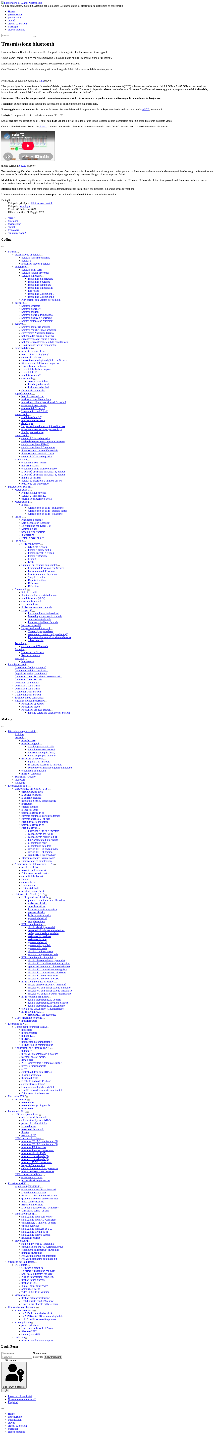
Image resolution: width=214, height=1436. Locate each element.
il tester (25, 1132)
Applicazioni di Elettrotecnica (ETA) (34, 864)
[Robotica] (25, 650)
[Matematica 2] (30, 502)
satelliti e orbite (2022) (33, 598)
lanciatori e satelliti (31, 625)
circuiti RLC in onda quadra (43, 849)
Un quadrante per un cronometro (38, 345)
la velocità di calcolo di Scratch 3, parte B (43, 474)
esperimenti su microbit (33, 770)
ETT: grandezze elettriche (34, 897)
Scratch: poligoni (30, 311)
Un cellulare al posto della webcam (39, 1304)
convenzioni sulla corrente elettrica (46, 930)
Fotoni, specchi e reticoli (41, 552)
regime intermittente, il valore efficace (48, 1002)
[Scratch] (17, 252)
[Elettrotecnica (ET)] (29, 786)
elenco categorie (16, 29)
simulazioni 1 (22, 414)
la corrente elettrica (31, 797)
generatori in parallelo (39, 845)
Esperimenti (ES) (17, 1183)
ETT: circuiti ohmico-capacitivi (37, 981)
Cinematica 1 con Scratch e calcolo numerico (38, 676)
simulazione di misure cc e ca (36, 1228)
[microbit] (24, 738)
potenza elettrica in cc (32, 812)
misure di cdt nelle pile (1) (35, 1159)
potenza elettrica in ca (32, 824)
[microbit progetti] (40, 744)
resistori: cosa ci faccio (33, 891)
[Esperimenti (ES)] (27, 1184)
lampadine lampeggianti (40, 287)
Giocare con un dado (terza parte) (45, 513)
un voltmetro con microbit (41, 749)
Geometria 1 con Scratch (28, 691)
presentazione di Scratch (27, 254)
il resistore (26, 1029)
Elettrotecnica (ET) (18, 785)
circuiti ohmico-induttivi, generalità (46, 960)
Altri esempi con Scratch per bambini (41, 299)
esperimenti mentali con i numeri (38, 1189)
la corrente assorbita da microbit (45, 764)
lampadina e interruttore (40, 278)
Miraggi (32, 559)
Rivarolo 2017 (29, 1331)
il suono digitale (29, 1078)
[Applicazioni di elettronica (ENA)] (51, 1048)
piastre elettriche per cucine (35, 1180)
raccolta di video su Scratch (35, 263)
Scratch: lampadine (31, 275)
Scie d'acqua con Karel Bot (35, 522)
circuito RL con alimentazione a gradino (49, 963)
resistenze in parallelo (39, 936)
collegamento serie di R (40, 833)
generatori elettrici (37, 918)
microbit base (28, 740)
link (42, 80)
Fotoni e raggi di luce (32, 537)
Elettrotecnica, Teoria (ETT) (29, 894)
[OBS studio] (28, 1265)
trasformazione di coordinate (36, 399)
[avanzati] (24, 324)
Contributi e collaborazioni (22, 1307)
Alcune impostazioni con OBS (37, 1276)
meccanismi (21, 1099)
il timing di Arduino (31, 1252)
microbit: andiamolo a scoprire (37, 1340)
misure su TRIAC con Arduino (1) (39, 1144)
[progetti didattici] (33, 348)
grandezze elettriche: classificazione (47, 900)
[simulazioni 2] (30, 436)
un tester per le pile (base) (41, 752)
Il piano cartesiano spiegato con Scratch (49, 712)
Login (5, 1390)
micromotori (27, 1108)
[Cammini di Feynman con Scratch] (58, 565)
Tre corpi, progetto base (40, 631)
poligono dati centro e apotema (37, 336)
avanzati (19, 323)
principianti (21, 266)
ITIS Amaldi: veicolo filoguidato (38, 1319)
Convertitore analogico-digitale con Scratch (44, 360)
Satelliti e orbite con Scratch (29, 697)
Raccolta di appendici (32, 703)
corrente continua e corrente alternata (40, 815)
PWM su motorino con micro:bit (38, 1255)
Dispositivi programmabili (21, 731)
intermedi (20, 302)
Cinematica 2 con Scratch (28, 679)
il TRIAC (26, 1038)
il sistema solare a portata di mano (39, 1195)
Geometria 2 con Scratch (28, 694)
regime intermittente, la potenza (44, 999)
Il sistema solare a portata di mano (39, 595)
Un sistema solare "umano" (35, 1210)
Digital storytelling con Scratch (31, 673)
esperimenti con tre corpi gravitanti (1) (41, 429)
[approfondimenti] (33, 394)
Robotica (19, 649)
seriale (11, 217)
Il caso (24, 504)
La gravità (26, 610)
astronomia (27, 378)
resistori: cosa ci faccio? (33, 1056)
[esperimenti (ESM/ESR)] (41, 1187)
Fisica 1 (19, 516)
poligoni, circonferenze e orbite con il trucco (44, 342)
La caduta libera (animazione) (43, 613)
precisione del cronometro (35, 483)
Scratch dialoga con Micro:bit (36, 320)
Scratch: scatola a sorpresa (35, 272)
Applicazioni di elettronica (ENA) (32, 1047)
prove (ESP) (21, 1240)
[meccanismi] (28, 1099)
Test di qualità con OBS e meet (37, 1301)
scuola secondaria (24, 1310)
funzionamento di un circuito (43, 839)
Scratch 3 (26, 260)
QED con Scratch (30, 543)
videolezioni (21, 1295)
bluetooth (13, 220)
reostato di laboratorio (32, 1129)
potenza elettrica (36, 912)
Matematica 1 (22, 489)
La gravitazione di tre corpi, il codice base (43, 426)
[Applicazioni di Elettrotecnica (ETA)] (55, 864)
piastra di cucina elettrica (34, 1123)
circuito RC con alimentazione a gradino (49, 987)
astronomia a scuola (31, 601)
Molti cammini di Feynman (42, 574)
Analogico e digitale (32, 519)
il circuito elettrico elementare (43, 830)
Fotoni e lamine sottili (39, 549)
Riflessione (34, 586)
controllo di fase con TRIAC (36, 1072)
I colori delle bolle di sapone (36, 369)
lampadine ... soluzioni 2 (41, 296)
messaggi (13, 26)
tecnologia (25, 206)
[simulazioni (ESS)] (35, 1214)
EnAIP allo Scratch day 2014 (36, 1313)
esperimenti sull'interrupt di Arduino (40, 1249)
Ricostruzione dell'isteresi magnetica (40, 363)
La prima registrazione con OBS (38, 1270)
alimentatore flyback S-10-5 (36, 1120)
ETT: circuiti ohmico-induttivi (37, 957)
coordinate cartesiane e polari (36, 498)
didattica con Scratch (41, 203)
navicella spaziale (30, 1237)
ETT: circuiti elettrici (32, 924)
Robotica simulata (30, 655)
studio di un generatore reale (43, 954)
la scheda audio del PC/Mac (36, 1081)
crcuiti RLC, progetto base (42, 855)
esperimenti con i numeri (34, 405)
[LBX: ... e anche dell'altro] (43, 1175)
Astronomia (21, 589)
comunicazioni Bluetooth (34, 646)
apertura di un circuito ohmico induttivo (49, 966)
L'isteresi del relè (30, 888)
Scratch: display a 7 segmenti (36, 317)
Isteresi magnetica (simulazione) (38, 858)
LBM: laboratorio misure (28, 1138)
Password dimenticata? (20, 1396)
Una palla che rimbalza (33, 366)
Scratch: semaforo (30, 305)
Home (11, 11)
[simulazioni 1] (30, 415)
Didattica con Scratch (19, 486)
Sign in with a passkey (14, 1387)
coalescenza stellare (38, 381)
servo (24, 1068)
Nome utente (39, 1353)
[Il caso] (29, 505)
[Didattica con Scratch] (32, 487)
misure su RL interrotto (33, 1147)
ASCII (145, 109)
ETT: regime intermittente (34, 996)
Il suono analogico (31, 1075)
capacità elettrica (36, 906)
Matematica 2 (22, 501)
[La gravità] (33, 611)
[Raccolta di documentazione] (45, 701)
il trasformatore (29, 1020)
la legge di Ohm (29, 809)
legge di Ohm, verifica (33, 1165)
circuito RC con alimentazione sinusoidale (50, 990)
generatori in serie (37, 842)
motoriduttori (28, 1102)
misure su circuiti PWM (33, 1153)
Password (38, 1356)
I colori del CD (29, 372)
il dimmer (26, 1050)
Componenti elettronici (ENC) (31, 1026)
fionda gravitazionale (39, 384)
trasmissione (14, 224)
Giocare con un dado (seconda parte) (47, 510)
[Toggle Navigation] (2, 246)
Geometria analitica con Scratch (31, 670)
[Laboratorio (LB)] (27, 1112)
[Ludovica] (26, 1338)
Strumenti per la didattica (21, 1261)
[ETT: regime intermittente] (49, 997)
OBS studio (21, 1264)
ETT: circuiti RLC (31, 1011)
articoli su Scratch (17, 23)
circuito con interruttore (40, 951)
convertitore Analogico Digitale (38, 333)
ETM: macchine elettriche (28, 1017)
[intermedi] (26, 303)
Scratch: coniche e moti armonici (38, 329)
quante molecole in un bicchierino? (39, 1198)
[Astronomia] (28, 590)
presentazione (15, 14)
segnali (11, 227)
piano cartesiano (29, 1325)
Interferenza (27, 534)
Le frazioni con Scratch (27, 682)
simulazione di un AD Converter (38, 1219)
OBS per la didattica (32, 1267)
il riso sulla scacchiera (32, 1201)
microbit (19, 737)
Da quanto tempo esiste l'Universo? (40, 1207)
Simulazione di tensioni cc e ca (37, 453)
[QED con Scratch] (41, 544)
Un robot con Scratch (32, 652)
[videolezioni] (29, 1295)
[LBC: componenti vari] (39, 1115)
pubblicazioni (15, 17)
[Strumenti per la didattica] (35, 1262)
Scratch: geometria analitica (35, 326)
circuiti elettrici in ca (32, 791)
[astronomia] (34, 379)
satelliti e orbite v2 (31, 375)
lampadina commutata (39, 284)
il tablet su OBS (29, 1282)
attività (11, 20)
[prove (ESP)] (29, 1241)
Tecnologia (20, 643)
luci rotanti (33, 290)
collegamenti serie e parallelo (43, 933)
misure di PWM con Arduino (36, 1162)
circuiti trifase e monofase (34, 821)
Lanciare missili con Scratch (43, 622)
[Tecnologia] (27, 644)
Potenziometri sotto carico (35, 1093)
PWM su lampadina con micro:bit (39, 1258)
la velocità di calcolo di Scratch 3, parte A (43, 471)
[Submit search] (34, 36)
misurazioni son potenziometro (37, 1171)
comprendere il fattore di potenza (38, 1222)
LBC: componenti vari (26, 1114)
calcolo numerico (30, 1225)
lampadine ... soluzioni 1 (41, 293)
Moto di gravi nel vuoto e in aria (45, 616)
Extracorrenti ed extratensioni (36, 861)
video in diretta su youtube (35, 1292)
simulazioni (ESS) (24, 1213)
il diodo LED (28, 1035)
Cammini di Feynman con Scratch (39, 565)
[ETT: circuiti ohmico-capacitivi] (55, 982)
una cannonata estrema (33, 420)
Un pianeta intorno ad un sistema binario (49, 637)
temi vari (19, 658)
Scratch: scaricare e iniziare (35, 257)
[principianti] (28, 267)
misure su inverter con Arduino (37, 1150)
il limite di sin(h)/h (31, 477)
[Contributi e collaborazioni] (37, 1307)
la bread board (28, 1126)
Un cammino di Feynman (41, 571)
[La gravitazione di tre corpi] (51, 629)
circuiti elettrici (29, 827)
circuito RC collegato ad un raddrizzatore (49, 993)
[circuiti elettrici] (38, 828)
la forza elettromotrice (39, 915)
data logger (27, 423)
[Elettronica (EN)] (26, 1024)
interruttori (26, 803)
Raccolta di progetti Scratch (35, 709)
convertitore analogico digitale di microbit (50, 767)
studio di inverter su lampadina (37, 1243)
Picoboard (20, 779)
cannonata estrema (31, 357)
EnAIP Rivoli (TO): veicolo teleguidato (42, 1316)
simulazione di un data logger (36, 1216)
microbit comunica (31, 773)
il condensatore (29, 1032)
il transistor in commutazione (36, 1041)
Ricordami (10, 1360)
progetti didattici (23, 348)
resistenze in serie (37, 939)
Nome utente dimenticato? (22, 1399)
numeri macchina (30, 465)
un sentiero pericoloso (32, 351)
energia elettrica (29, 806)
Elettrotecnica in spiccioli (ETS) (31, 788)
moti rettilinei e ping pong (34, 354)
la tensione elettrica (31, 794)
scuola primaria (23, 1322)
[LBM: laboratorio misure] (42, 1139)
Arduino (19, 734)
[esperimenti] (28, 460)
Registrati (13, 1402)
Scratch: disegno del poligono (37, 314)
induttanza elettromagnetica (42, 909)
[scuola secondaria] (34, 1310)
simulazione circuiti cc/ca (34, 1231)
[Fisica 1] (24, 517)
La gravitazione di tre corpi (35, 628)
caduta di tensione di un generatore (39, 1168)
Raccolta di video (30, 706)
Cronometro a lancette (33, 390)
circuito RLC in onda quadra (36, 456)
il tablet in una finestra (33, 1279)
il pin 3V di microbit (38, 761)
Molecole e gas (29, 528)
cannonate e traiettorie (39, 619)
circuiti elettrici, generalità (41, 927)
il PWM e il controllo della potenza (39, 1053)
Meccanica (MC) (17, 1096)
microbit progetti (30, 743)
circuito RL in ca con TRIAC (43, 978)
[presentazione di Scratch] (41, 255)
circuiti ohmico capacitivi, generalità (47, 984)
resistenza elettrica (37, 903)
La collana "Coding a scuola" (30, 667)
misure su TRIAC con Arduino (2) (39, 1141)
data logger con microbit (41, 746)
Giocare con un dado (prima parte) (46, 507)
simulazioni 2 (22, 435)
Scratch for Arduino (25, 776)
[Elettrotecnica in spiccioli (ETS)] (49, 789)
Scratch (43, 126)
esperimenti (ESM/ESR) (27, 1186)
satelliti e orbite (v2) (31, 417)
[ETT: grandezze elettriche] (49, 898)
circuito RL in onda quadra (35, 438)
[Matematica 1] (30, 490)
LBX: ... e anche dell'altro (28, 1174)
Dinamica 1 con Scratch (27, 685)
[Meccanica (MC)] (27, 1096)
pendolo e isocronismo (33, 531)
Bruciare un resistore (32, 1204)
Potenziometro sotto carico (35, 873)
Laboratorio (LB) (17, 1111)
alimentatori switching (33, 1084)
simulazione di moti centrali (35, 1234)
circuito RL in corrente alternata (44, 975)
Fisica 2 (19, 540)
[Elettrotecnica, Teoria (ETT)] (45, 895)
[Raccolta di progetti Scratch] (51, 710)
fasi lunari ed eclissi (38, 387)
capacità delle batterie (32, 876)
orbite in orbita (35, 640)
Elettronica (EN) (16, 1023)
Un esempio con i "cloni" (34, 411)
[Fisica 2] (24, 541)
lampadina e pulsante (39, 281)
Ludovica (20, 1337)
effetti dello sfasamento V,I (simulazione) (42, 1008)
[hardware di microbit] (44, 759)
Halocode (20, 782)
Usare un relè (28, 885)
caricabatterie (28, 882)
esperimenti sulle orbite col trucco (39, 468)
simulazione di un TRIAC (35, 444)
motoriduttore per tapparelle (35, 1105)
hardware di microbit (32, 758)
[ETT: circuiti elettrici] (44, 925)
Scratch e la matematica (33, 495)
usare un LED (28, 1135)
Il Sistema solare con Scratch (36, 607)
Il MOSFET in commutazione (37, 1044)
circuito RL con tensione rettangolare (47, 969)
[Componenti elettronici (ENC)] (48, 1027)
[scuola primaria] (32, 1322)
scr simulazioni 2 (17, 233)
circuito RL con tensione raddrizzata (47, 972)
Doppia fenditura (37, 580)
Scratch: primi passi (31, 269)
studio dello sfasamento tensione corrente (43, 441)
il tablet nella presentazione (35, 1298)
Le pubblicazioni (17, 664)
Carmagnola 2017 (30, 1334)
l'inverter (26, 879)
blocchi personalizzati (32, 396)
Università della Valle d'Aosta (37, 1328)
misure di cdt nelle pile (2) (35, 1156)
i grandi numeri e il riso (33, 1192)
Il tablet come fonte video (34, 1285)
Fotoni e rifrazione (37, 556)
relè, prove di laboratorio (34, 1117)
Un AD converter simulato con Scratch (41, 1090)
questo (22, 165)
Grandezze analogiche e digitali (38, 1087)
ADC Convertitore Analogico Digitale (41, 1062)
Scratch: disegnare (31, 308)
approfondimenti (23, 393)
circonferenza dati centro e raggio (39, 339)
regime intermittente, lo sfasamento (46, 1005)
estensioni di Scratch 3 (33, 408)
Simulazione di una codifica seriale (39, 450)
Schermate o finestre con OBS (37, 1273)
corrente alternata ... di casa (35, 818)
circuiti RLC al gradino (40, 852)
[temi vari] (25, 659)
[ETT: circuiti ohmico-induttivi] (54, 958)
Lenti (31, 562)
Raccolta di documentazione (29, 700)
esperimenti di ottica (31, 1177)
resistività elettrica (30, 867)
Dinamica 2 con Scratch (27, 688)
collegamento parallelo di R (42, 836)
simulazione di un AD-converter (38, 447)
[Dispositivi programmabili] (36, 732)
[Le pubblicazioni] (27, 665)
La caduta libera (29, 604)
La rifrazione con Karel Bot (35, 525)
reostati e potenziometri (33, 870)
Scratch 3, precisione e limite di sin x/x (41, 480)
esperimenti (21, 459)
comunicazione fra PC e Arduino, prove (42, 1246)
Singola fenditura (37, 577)
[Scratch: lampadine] (42, 276)
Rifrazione (33, 583)
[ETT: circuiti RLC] (42, 1012)
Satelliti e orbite (29, 592)
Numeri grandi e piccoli (33, 492)
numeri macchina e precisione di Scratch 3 (43, 402)
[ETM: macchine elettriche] (43, 1018)
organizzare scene (30, 1288)
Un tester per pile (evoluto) (42, 755)
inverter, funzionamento (33, 1065)
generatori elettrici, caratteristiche (38, 800)
